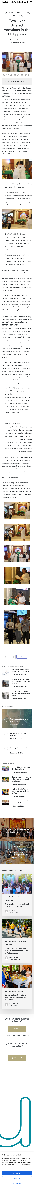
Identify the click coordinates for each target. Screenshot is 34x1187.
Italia (18, 897)
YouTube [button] (26, 1035)
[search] (27, 2)
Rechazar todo (17, 1183)
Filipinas (26, 12)
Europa (14, 897)
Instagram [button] (6, 1035)
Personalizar (17, 1178)
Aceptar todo (17, 1173)
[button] (31, 2)
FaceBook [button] (16, 1035)
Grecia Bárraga (17, 40)
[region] (17, 1169)
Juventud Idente (9, 900)
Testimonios (17, 15)
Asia (18, 12)
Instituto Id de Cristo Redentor (14, 2)
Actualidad (10, 12)
